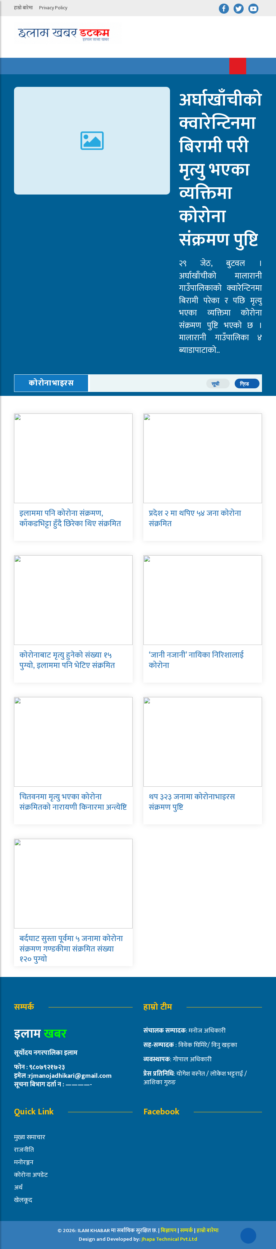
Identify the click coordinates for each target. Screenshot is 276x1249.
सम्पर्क (187, 1230)
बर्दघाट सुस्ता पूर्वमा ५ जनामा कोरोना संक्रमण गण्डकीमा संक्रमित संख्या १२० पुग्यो (71, 949)
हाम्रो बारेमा (23, 8)
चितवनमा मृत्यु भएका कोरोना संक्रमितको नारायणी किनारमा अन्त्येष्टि (73, 802)
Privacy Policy (53, 8)
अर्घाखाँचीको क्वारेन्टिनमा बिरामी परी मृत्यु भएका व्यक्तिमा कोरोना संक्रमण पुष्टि (220, 170)
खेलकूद (23, 1200)
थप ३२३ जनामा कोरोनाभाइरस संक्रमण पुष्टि (192, 802)
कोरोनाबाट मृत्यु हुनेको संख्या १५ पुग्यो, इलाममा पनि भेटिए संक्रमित (67, 660)
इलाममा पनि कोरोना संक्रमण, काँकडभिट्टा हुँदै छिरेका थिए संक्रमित (70, 518)
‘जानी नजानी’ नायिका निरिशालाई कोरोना (196, 660)
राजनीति (24, 1150)
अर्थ (18, 1187)
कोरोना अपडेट (31, 1175)
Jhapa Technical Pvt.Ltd (169, 1239)
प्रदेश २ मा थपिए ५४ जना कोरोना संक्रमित (195, 518)
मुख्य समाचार (29, 1137)
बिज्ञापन (168, 1230)
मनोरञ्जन (23, 1162)
